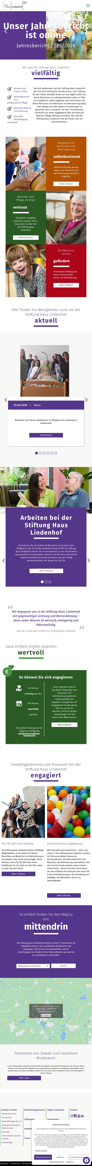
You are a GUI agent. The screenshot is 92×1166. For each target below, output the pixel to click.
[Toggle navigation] (88, 5)
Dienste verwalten (41, 1151)
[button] (36, 453)
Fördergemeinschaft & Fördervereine (10, 1126)
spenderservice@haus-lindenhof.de (29, 735)
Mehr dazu (24, 1078)
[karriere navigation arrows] (3, 560)
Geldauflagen (7, 1142)
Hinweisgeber (53, 1119)
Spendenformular (8, 1114)
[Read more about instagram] (71, 1115)
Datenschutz (15, 1163)
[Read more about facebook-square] (75, 1115)
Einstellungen (52, 1147)
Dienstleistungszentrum (34, 1110)
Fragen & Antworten (55, 1110)
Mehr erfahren (66, 184)
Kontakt (73, 1110)
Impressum (69, 1162)
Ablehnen (60, 1157)
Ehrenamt (5, 1132)
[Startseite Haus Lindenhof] (15, 5)
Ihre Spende (6, 1117)
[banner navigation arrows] (5, 31)
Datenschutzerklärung (52, 1145)
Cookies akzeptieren (43, 1157)
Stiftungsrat (29, 1119)
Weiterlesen (46, 435)
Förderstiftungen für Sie (11, 1121)
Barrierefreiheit (28, 1163)
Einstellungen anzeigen (78, 1157)
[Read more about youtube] (78, 1115)
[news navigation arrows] (5, 399)
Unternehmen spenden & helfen (11, 1137)
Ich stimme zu (46, 1015)
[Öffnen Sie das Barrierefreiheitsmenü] (86, 1160)
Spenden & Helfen (9, 1110)
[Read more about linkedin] (82, 1115)
